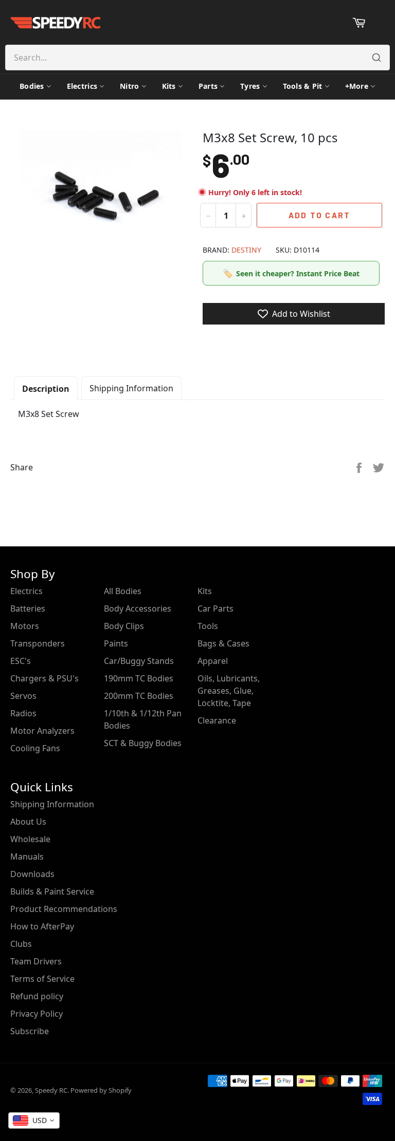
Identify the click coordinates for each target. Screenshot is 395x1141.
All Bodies (122, 591)
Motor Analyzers (42, 730)
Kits (169, 86)
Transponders (37, 643)
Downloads (32, 874)
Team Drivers (36, 961)
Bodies (32, 86)
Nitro (129, 86)
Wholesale (30, 839)
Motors (24, 626)
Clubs (21, 943)
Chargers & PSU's (44, 678)
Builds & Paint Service (52, 891)
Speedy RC (51, 1090)
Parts (208, 86)
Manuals (27, 856)
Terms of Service (42, 978)
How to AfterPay (42, 926)
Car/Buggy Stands (139, 661)
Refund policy (36, 996)
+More (356, 86)
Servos (23, 695)
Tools (208, 626)
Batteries (27, 608)
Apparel (213, 661)
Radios (23, 713)
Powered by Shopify (101, 1090)
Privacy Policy (36, 1013)
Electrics (82, 86)
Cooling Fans (35, 748)
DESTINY (246, 250)
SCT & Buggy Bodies (143, 743)
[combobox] (34, 1120)
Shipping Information (131, 388)
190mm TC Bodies (138, 678)
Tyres (250, 86)
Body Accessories (137, 608)
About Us (28, 821)
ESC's (20, 661)
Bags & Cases (223, 643)
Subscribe (29, 1031)
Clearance (217, 720)
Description (45, 388)
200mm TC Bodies (138, 695)
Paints (116, 643)
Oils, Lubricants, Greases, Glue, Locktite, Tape (229, 691)
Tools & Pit (302, 86)
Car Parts (216, 608)
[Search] (376, 57)
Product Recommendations (63, 909)
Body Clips (124, 626)
